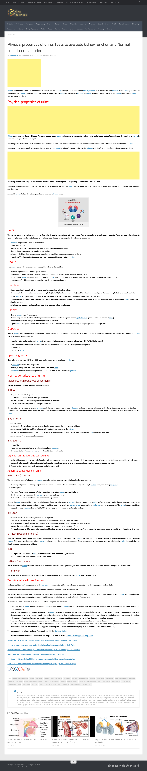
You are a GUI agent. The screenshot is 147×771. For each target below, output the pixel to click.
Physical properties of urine (52, 681)
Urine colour (35, 684)
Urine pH (42, 684)
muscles (55, 448)
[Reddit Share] (24, 669)
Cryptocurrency (90, 29)
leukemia (96, 505)
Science (109, 29)
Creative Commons (34, 2)
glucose (73, 370)
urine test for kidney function (53, 684)
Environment (11, 29)
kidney (90, 293)
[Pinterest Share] (20, 669)
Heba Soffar (104, 2)
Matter (42, 29)
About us (16, 2)
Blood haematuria (83, 678)
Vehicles (80, 29)
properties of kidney (72, 681)
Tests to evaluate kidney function (87, 681)
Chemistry (73, 24)
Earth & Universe (103, 24)
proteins (72, 502)
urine (126, 90)
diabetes (57, 148)
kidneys (59, 90)
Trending (101, 29)
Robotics (10, 24)
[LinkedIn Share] (16, 669)
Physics (65, 24)
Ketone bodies (100, 678)
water (23, 93)
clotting (27, 508)
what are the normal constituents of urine (81, 684)
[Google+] (123, 766)
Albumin (32, 678)
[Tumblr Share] (28, 669)
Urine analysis (26, 684)
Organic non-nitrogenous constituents (33, 681)
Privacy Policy (48, 2)
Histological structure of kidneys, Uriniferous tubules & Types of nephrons (36, 654)
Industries (83, 24)
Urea (99, 681)
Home (8, 2)
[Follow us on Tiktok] (138, 766)
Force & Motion (124, 24)
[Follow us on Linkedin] (131, 766)
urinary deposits (116, 681)
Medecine (11, 34)
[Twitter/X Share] (13, 669)
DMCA (23, 2)
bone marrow (75, 505)
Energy (64, 29)
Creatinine (92, 678)
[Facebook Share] (9, 669)
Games (21, 29)
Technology (20, 24)
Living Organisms (32, 29)
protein (18, 296)
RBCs (22, 350)
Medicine (92, 24)
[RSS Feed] (120, 766)
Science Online (115, 2)
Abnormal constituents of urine (20, 678)
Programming (40, 24)
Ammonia (46, 678)
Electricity (135, 24)
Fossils (57, 29)
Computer (29, 24)
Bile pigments (67, 678)
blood (35, 93)
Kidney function (109, 678)
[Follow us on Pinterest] (127, 766)
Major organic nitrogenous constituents (125, 678)
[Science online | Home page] (18, 13)
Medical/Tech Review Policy (75, 2)
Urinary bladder (106, 681)
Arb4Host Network (21, 767)
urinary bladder (89, 90)
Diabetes (13, 243)
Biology (57, 24)
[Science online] (109, 766)
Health (49, 24)
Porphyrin (63, 681)
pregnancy (114, 485)
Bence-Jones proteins (56, 678)
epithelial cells (81, 318)
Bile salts (74, 678)
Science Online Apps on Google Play (79, 636)
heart (71, 186)
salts (123, 541)
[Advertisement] (24, 73)
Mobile (114, 24)
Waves (50, 29)
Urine (10, 90)
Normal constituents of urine (15, 681)
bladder (118, 93)
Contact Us (59, 2)
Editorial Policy (92, 2)
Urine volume (65, 684)
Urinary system (12, 684)
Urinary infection (126, 681)
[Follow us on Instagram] (134, 766)
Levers (72, 29)
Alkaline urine (39, 678)
